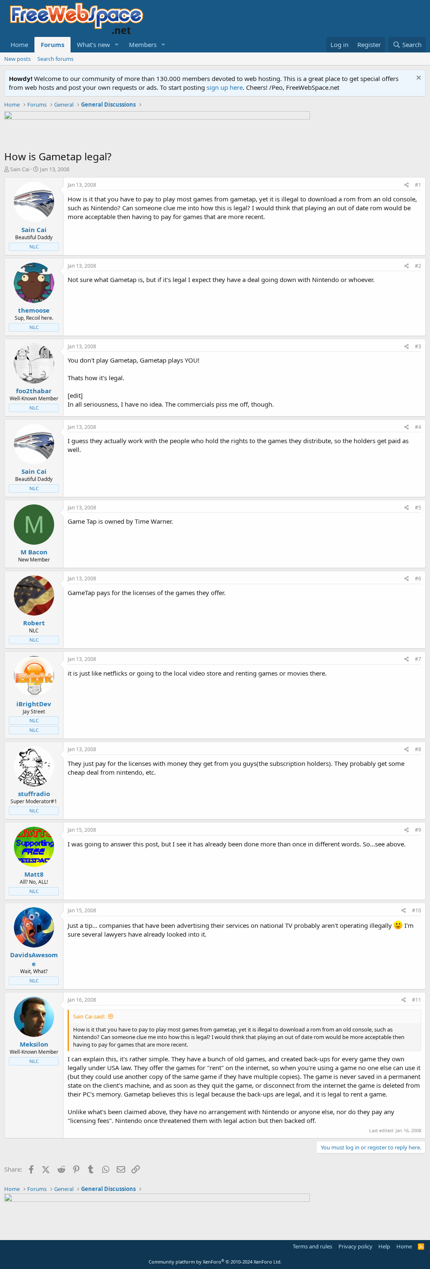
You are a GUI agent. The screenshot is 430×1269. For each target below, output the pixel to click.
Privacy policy (355, 1246)
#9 (418, 829)
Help (384, 1246)
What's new (93, 44)
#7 (418, 659)
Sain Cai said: (89, 1016)
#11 (416, 999)
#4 (418, 427)
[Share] (406, 185)
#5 (418, 507)
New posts (17, 59)
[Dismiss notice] (417, 78)
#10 (416, 910)
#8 (418, 749)
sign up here (225, 87)
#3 (418, 346)
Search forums (55, 59)
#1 (418, 184)
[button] (117, 44)
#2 (418, 265)
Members (143, 44)
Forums (52, 44)
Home (19, 44)
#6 (418, 578)
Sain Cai (19, 169)
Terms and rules (312, 1246)
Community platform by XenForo (215, 1262)
